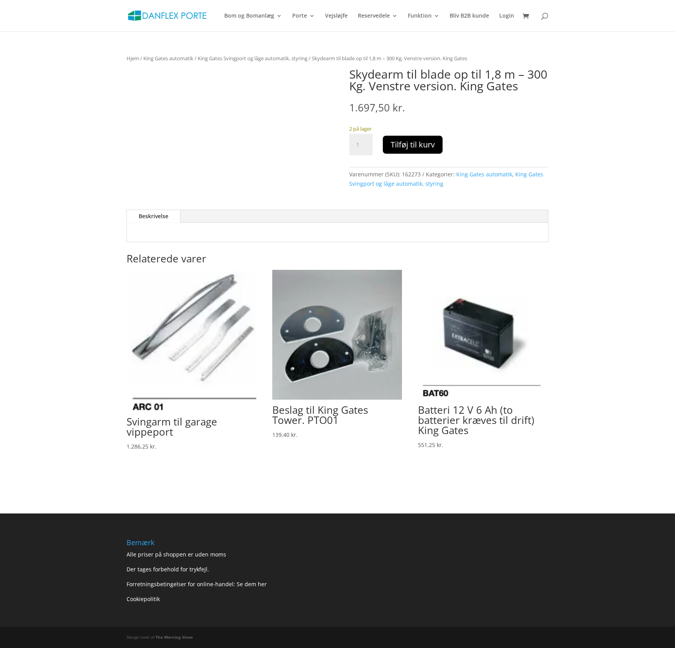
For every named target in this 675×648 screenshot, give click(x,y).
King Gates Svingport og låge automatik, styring (252, 58)
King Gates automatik (168, 58)
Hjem (133, 58)
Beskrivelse (153, 216)
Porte (299, 16)
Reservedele (374, 16)
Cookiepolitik (144, 599)
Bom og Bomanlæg (249, 16)
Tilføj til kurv (413, 144)
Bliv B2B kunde (469, 16)
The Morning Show (174, 637)
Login (506, 16)
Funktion (420, 16)
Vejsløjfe (336, 16)
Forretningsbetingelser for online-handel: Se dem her (197, 584)
